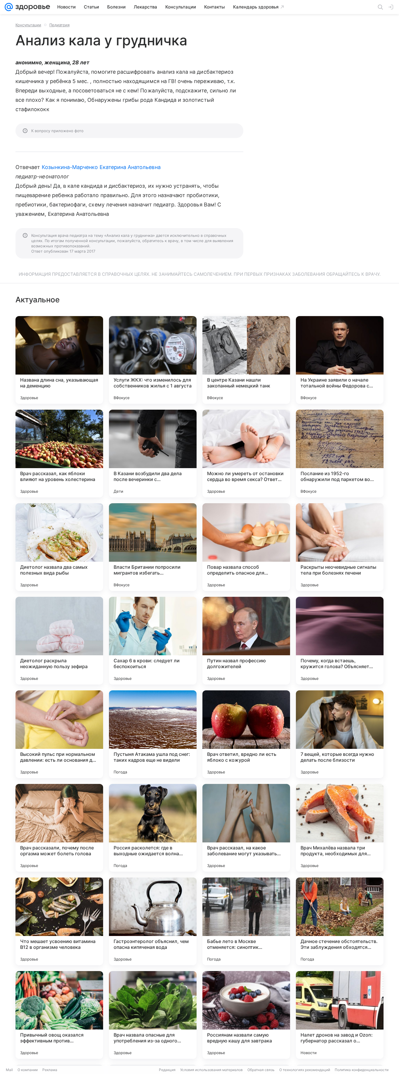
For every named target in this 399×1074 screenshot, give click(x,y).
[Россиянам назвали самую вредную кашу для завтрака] (246, 1015)
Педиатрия (59, 25)
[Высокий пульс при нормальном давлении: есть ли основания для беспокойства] (59, 734)
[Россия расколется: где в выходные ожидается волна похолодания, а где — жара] (153, 828)
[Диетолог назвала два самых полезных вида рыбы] (59, 547)
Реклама (49, 1070)
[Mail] (9, 7)
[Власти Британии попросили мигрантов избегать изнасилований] (153, 547)
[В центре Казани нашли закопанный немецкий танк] (246, 360)
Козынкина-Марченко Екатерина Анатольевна (101, 167)
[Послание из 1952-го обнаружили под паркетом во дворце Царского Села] (340, 453)
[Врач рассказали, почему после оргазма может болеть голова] (59, 828)
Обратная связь (261, 1070)
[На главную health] (31, 7)
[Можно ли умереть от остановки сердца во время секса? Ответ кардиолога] (246, 453)
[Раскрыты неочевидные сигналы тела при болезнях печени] (340, 547)
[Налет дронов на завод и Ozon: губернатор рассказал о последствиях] (340, 1015)
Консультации (28, 25)
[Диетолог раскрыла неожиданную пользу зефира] (59, 641)
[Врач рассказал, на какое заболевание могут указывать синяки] (246, 828)
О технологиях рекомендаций (304, 1070)
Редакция (167, 1070)
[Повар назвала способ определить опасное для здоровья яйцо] (246, 547)
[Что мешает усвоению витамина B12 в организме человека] (59, 921)
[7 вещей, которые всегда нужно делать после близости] (340, 734)
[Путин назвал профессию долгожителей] (246, 641)
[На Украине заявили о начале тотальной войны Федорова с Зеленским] (340, 360)
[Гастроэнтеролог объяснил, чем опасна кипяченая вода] (153, 921)
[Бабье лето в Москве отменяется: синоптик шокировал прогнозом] (246, 921)
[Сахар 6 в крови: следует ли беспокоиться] (153, 641)
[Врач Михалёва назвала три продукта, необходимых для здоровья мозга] (340, 828)
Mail (9, 1070)
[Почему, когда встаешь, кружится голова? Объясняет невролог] (340, 641)
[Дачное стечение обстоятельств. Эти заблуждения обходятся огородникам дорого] (340, 921)
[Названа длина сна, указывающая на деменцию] (59, 360)
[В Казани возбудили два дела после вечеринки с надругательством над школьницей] (153, 453)
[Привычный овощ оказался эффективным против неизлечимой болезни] (59, 1015)
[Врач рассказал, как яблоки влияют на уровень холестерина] (59, 453)
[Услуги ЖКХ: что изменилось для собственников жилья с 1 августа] (153, 360)
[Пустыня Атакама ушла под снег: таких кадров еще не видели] (153, 734)
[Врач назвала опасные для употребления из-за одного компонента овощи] (153, 1015)
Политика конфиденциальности (361, 1070)
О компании (28, 1070)
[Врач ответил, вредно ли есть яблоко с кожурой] (246, 734)
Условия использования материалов (211, 1070)
